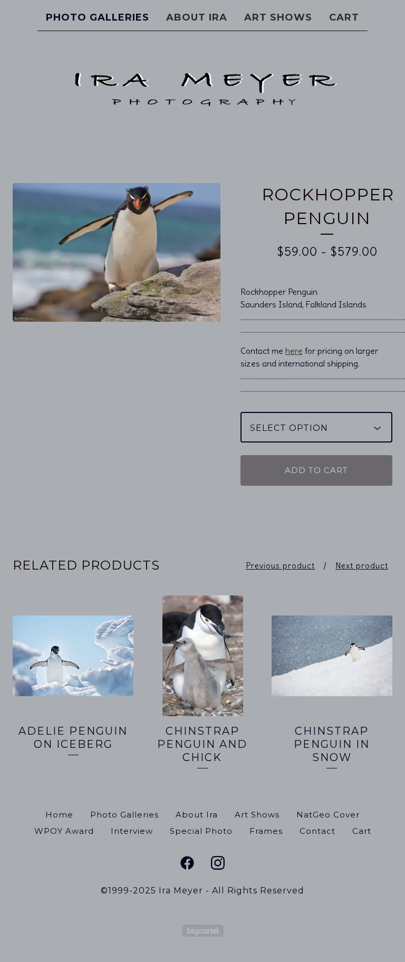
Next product (361, 566)
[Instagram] (217, 863)
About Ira (196, 17)
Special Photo (201, 831)
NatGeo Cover (328, 815)
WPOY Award (64, 831)
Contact (317, 831)
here (294, 350)
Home (59, 815)
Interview (132, 831)
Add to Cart (316, 470)
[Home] (202, 89)
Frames (266, 831)
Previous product (280, 566)
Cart (344, 17)
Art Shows (278, 17)
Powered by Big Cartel (203, 931)
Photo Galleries (97, 17)
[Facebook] (187, 863)
